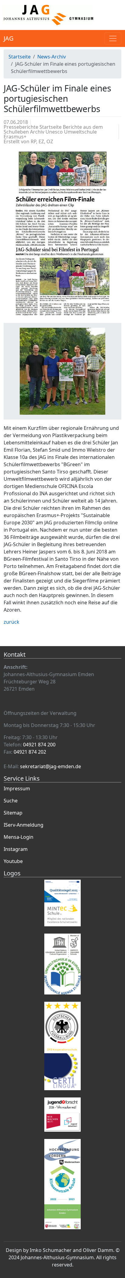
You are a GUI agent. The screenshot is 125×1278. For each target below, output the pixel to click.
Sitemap (13, 812)
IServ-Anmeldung (23, 825)
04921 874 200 (39, 744)
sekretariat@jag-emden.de (50, 766)
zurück (11, 622)
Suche (11, 800)
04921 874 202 (30, 752)
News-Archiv (51, 56)
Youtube (13, 861)
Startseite (19, 56)
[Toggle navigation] (112, 38)
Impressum (17, 788)
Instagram (16, 849)
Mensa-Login (18, 837)
